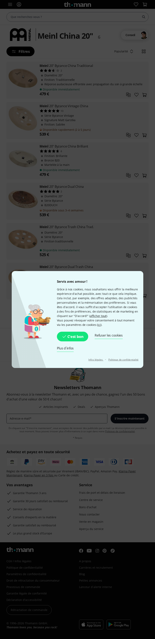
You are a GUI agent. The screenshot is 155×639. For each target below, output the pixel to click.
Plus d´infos (65, 348)
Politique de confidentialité (123, 359)
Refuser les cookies (109, 335)
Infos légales (95, 359)
